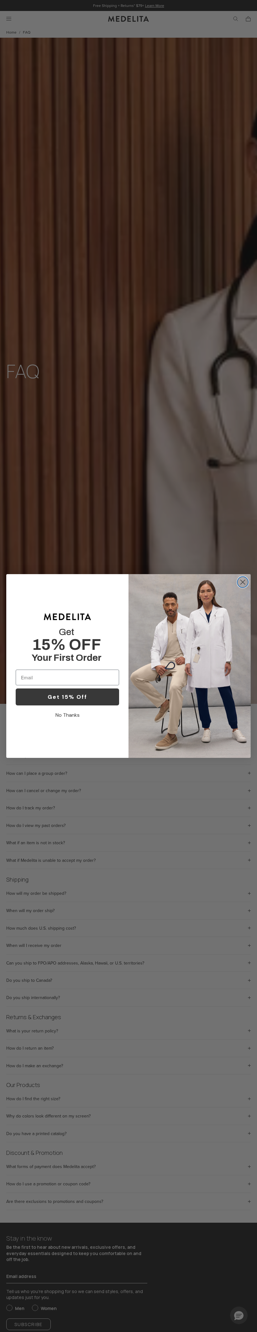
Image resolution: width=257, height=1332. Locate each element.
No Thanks (67, 715)
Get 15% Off (67, 697)
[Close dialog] (242, 582)
